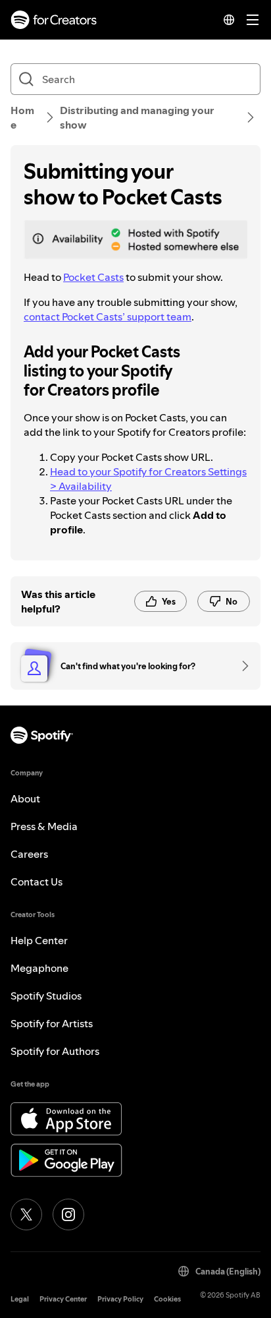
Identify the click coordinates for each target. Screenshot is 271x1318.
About (25, 798)
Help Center (39, 940)
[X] (26, 1214)
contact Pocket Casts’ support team (107, 316)
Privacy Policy (120, 1299)
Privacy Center (63, 1299)
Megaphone (39, 968)
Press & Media (44, 826)
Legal (20, 1299)
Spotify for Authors (55, 1051)
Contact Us (36, 881)
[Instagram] (68, 1214)
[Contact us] (241, 666)
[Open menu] (252, 20)
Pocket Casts (93, 277)
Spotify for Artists (52, 1023)
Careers (29, 854)
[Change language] (229, 19)
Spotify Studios (46, 995)
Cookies (167, 1299)
